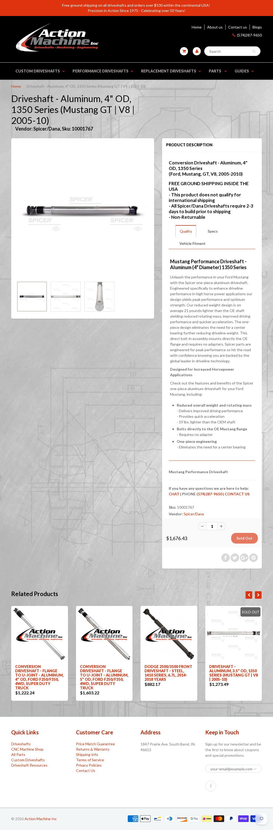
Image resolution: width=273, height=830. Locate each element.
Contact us (237, 27)
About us (215, 27)
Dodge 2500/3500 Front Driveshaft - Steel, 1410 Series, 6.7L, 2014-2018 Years (168, 673)
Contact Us (85, 770)
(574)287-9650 (249, 35)
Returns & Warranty (92, 749)
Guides (242, 71)
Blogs (257, 27)
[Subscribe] (255, 769)
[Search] (254, 51)
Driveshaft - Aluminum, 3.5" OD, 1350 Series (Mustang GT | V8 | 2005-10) (233, 673)
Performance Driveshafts (101, 71)
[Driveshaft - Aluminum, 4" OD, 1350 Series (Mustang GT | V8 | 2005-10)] (82, 211)
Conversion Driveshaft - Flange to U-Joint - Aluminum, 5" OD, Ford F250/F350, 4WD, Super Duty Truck (104, 677)
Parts (215, 71)
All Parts (18, 754)
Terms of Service (90, 760)
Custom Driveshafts (37, 71)
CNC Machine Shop (27, 749)
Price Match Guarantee (95, 744)
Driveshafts (21, 744)
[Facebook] (210, 786)
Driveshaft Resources (29, 765)
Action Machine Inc (41, 818)
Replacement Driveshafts (168, 71)
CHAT (174, 494)
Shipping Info (87, 754)
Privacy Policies (89, 765)
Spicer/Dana (194, 514)
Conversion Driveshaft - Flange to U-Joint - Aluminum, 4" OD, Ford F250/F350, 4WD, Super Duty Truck (39, 677)
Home (197, 27)
